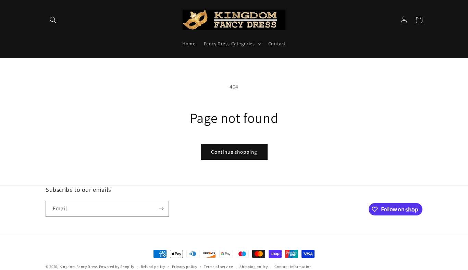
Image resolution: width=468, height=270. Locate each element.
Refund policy (153, 266)
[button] (53, 19)
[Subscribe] (161, 209)
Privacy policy (184, 266)
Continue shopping (234, 152)
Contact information (292, 266)
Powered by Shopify (116, 266)
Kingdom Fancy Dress (79, 266)
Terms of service (218, 266)
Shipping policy (253, 266)
